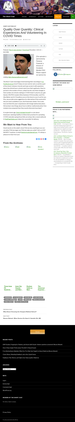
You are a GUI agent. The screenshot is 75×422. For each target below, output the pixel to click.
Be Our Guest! (49, 16)
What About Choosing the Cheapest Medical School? (20, 310)
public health (9, 301)
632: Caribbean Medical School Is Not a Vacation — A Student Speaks (63, 137)
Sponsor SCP (32, 16)
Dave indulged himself (23, 112)
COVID (20, 299)
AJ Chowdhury (18, 297)
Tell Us (57, 16)
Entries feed (6, 384)
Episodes (24, 16)
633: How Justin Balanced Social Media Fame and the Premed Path (63, 122)
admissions (8, 297)
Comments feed (7, 387)
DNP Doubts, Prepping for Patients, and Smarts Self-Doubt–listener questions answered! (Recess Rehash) (32, 344)
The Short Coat (9, 16)
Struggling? (66, 16)
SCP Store (40, 16)
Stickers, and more (62, 102)
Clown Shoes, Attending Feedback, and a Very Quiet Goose (19, 354)
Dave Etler (27, 39)
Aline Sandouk (38, 297)
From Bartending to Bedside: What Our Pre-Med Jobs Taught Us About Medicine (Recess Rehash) (30, 351)
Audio (6, 39)
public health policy (21, 301)
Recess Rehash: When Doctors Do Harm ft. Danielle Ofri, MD (22, 317)
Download (25, 50)
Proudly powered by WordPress (10, 419)
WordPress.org (7, 390)
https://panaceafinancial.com (17, 77)
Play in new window (15, 50)
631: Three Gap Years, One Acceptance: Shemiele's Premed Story (63, 152)
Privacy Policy (7, 412)
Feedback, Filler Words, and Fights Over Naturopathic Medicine (21, 357)
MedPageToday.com (11, 119)
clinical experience (10, 299)
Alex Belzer (28, 297)
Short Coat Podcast (9, 26)
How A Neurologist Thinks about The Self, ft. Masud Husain (19, 348)
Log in (4, 380)
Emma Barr (28, 299)
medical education (38, 299)
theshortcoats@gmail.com (29, 132)
